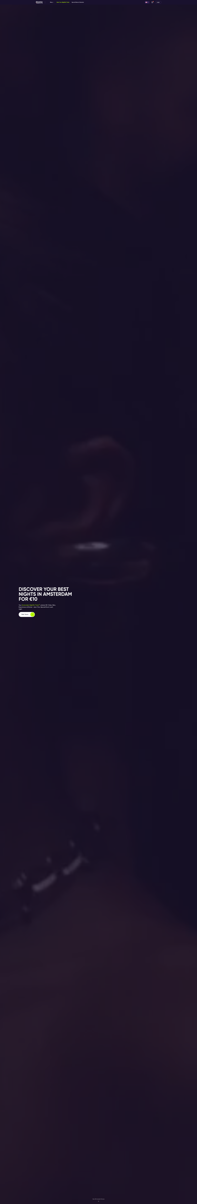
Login (158, 2)
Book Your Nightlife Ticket (63, 2)
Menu (51, 2)
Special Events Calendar (78, 2)
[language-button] (147, 2)
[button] (27, 614)
